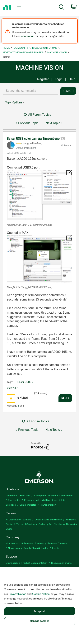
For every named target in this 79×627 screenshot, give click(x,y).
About (40, 543)
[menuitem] (61, 8)
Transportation (48, 504)
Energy (28, 500)
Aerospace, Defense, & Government (53, 495)
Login (59, 79)
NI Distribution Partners (18, 519)
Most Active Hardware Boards (23, 52)
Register (43, 79)
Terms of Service (25, 524)
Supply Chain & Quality (36, 548)
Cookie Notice (41, 594)
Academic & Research (18, 495)
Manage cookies (39, 620)
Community (21, 47)
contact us (27, 36)
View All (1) (13, 388)
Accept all (39, 611)
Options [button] (65, 145)
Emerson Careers (57, 543)
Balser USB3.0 (25, 382)
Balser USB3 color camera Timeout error (34, 138)
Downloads (12, 562)
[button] (39, 195)
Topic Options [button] (13, 102)
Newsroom (14, 548)
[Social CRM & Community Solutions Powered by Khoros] (40, 446)
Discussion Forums (44, 47)
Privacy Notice (17, 594)
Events (55, 548)
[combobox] (30, 91)
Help (72, 79)
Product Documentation (34, 562)
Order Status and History (48, 519)
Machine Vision (57, 52)
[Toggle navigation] (20, 8)
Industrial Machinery (47, 500)
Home (6, 47)
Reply (65, 398)
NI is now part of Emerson (19, 543)
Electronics (14, 500)
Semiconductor (28, 504)
